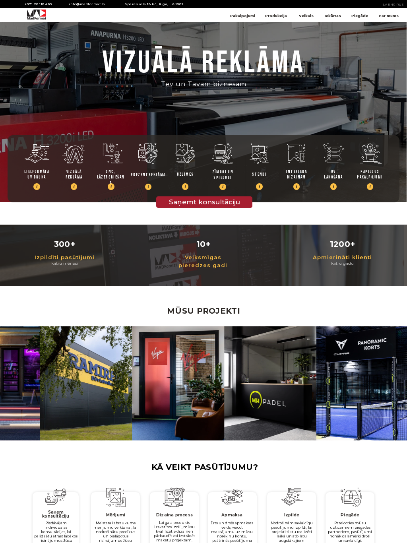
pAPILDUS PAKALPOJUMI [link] (370, 174)
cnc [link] (110, 171)
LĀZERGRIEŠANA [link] (111, 180)
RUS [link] (400, 4)
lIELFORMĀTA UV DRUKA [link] (37, 174)
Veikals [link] (306, 16)
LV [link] (385, 4)
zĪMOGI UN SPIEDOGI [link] (223, 174)
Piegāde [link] (359, 16)
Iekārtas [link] (333, 16)
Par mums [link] (389, 16)
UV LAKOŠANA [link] (333, 174)
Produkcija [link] (276, 16)
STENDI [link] (259, 174)
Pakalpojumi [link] (242, 16)
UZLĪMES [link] (185, 174)
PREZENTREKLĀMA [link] (148, 174)
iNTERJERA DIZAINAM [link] (297, 174)
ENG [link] (391, 4)
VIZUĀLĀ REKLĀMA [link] (74, 174)
